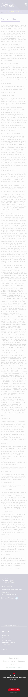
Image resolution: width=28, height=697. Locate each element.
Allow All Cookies (14, 689)
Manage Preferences (14, 692)
